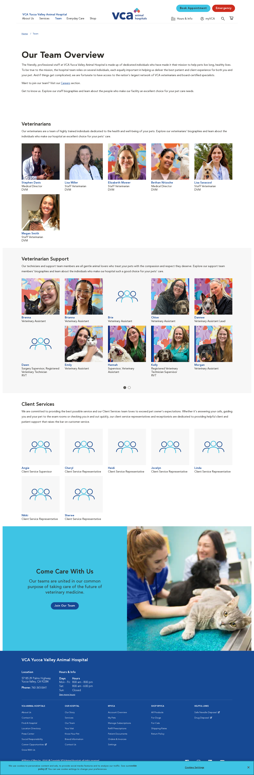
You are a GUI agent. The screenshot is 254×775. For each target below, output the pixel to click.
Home (25, 34)
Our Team (70, 723)
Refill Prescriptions (117, 728)
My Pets (112, 718)
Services (44, 18)
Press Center (28, 734)
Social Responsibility (32, 739)
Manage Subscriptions (119, 723)
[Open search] (223, 18)
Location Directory (31, 728)
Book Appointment (193, 8)
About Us (28, 18)
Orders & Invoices (117, 739)
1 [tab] (124, 387)
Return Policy (157, 734)
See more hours (67, 695)
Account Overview (117, 712)
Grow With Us (28, 750)
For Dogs (156, 718)
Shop (93, 18)
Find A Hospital (29, 723)
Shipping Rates (159, 728)
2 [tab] (129, 387)
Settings (112, 745)
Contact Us (27, 718)
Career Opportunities (33, 745)
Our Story (70, 712)
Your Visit (69, 728)
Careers (65, 83)
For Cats (155, 723)
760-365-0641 (39, 687)
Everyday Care (75, 18)
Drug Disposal (203, 719)
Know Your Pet (72, 734)
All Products (157, 712)
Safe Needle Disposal (206, 713)
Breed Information (74, 739)
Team (58, 18)
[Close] (248, 767)
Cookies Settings (194, 768)
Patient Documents (117, 734)
